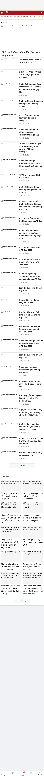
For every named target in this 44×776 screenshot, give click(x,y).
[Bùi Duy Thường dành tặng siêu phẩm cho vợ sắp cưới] (9, 316)
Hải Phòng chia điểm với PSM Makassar (30, 61)
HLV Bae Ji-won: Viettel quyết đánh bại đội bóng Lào (30, 384)
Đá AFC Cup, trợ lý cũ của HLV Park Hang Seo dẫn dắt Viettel (31, 441)
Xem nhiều (15, 16)
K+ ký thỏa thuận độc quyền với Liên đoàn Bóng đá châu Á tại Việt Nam (30, 234)
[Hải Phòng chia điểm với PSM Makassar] (9, 63)
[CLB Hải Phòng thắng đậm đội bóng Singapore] (22, 37)
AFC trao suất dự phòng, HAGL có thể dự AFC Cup (31, 219)
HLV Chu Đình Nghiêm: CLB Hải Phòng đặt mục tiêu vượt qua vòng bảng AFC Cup (30, 205)
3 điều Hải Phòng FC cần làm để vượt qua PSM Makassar (30, 74)
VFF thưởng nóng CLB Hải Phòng (29, 176)
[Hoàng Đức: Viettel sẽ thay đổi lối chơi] (9, 304)
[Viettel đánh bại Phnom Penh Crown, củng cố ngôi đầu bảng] (9, 330)
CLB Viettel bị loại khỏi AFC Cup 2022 (29, 248)
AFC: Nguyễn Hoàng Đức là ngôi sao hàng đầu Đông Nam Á (30, 398)
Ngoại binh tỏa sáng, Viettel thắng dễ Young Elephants (29, 369)
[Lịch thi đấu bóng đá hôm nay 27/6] (9, 359)
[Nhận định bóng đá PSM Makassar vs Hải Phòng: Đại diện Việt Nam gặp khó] (9, 88)
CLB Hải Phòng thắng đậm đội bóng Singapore (21, 54)
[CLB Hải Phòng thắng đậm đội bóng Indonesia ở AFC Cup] (9, 191)
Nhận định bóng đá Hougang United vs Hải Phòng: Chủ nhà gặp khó (30, 163)
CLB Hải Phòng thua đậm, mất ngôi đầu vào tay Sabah (31, 103)
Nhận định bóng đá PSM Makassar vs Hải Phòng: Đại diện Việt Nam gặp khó (30, 88)
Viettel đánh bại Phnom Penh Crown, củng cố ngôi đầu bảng (29, 329)
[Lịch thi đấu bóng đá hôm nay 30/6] (9, 292)
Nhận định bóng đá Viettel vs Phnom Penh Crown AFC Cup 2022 (31, 343)
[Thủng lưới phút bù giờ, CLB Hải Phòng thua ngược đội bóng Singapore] (9, 147)
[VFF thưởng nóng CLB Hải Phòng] (9, 179)
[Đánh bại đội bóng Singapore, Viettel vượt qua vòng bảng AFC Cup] (9, 277)
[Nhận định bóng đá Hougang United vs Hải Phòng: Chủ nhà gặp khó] (9, 164)
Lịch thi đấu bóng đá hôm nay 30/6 (31, 289)
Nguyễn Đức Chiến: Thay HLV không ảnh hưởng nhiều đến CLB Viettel (30, 412)
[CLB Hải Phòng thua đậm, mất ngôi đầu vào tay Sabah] (9, 105)
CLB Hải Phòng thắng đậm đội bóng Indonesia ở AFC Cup (30, 189)
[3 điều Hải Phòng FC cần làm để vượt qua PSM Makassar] (9, 76)
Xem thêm (22, 465)
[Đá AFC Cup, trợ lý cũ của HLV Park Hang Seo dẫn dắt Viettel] (9, 442)
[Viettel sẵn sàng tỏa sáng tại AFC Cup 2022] (9, 456)
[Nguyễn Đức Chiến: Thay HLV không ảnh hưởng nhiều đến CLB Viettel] (9, 413)
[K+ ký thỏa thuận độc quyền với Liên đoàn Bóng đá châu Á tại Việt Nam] (9, 234)
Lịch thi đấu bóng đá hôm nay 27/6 (31, 356)
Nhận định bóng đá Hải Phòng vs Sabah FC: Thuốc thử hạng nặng (29, 132)
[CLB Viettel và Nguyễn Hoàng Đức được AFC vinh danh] (9, 263)
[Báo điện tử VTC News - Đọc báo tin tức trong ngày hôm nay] (13, 13)
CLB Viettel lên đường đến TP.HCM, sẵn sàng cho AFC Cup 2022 (29, 426)
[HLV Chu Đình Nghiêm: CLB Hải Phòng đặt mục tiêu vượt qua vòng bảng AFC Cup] (9, 205)
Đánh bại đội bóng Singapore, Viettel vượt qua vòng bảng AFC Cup (30, 276)
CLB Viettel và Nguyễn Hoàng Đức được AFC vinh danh (29, 262)
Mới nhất (6, 16)
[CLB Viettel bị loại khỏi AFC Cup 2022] (9, 251)
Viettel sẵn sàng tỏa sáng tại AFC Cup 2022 (30, 453)
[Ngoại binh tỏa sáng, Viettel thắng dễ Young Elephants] (9, 371)
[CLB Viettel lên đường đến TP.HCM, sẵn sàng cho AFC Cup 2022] (9, 428)
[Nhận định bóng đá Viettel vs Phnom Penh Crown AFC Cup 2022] (9, 344)
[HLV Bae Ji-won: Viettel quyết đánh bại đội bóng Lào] (9, 385)
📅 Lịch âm (33, 16)
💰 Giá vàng (24, 16)
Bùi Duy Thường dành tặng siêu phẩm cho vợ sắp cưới (29, 315)
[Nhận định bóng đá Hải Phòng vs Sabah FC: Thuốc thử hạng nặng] (9, 133)
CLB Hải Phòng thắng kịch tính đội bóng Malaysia (29, 118)
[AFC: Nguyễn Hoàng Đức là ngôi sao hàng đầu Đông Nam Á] (9, 399)
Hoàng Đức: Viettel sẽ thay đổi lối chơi (29, 301)
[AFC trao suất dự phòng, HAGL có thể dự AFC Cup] (9, 222)
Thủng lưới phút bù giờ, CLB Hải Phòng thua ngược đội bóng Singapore (30, 148)
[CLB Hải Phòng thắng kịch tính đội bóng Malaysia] (9, 119)
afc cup (4, 22)
